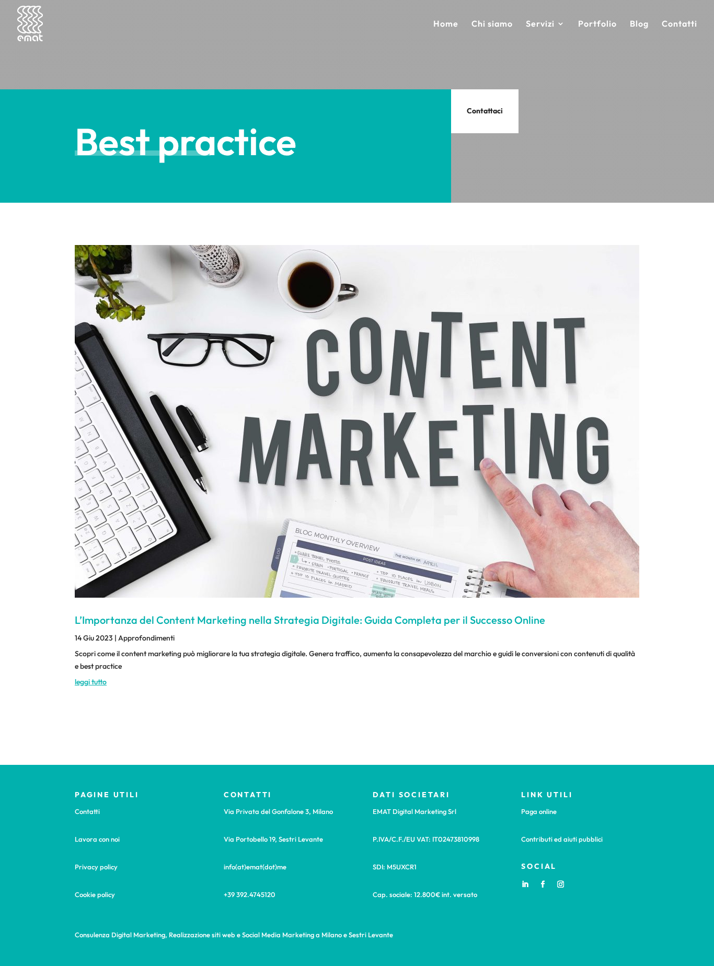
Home (445, 24)
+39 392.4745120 (249, 894)
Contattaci (485, 110)
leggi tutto (91, 681)
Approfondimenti (146, 638)
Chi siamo (492, 24)
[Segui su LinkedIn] (525, 884)
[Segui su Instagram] (560, 884)
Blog (639, 24)
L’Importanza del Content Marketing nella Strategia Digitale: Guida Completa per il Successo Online (310, 619)
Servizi (540, 24)
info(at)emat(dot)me (255, 867)
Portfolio (597, 24)
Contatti (679, 24)
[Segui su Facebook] (542, 884)
